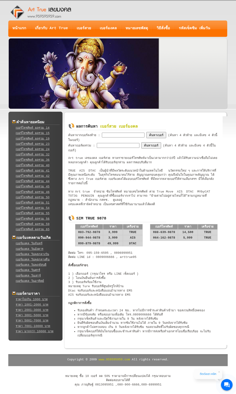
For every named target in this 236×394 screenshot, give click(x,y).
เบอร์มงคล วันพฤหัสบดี (31, 265)
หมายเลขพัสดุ (137, 28)
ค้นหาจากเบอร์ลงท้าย (83, 135)
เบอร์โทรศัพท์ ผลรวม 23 (33, 144)
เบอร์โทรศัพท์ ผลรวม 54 (33, 208)
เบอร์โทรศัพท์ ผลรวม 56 (33, 219)
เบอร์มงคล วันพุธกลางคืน (33, 259)
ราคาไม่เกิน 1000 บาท (32, 299)
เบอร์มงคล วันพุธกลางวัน (32, 254)
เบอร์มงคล (108, 28)
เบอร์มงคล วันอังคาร (29, 249)
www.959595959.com (114, 359)
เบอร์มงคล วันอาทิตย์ (30, 281)
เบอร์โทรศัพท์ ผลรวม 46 (33, 192)
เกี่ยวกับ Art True (51, 28)
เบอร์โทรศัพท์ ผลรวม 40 (33, 165)
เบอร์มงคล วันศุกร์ (28, 270)
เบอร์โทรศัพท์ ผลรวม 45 (33, 186)
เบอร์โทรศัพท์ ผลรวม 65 (33, 229)
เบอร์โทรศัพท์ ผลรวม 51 (33, 202)
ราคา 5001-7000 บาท (32, 320)
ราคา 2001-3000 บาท (32, 310)
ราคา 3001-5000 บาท (32, 315)
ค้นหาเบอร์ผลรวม (80, 145)
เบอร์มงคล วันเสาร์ (28, 275)
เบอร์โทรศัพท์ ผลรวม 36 (33, 160)
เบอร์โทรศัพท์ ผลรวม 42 (33, 176)
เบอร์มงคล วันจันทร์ (29, 243)
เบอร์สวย (84, 28)
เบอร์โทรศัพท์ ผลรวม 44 (33, 181)
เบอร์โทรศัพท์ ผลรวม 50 (33, 197)
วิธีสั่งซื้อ (163, 28)
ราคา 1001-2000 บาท (32, 304)
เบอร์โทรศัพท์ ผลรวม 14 (33, 128)
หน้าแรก (19, 28)
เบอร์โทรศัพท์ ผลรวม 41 (33, 170)
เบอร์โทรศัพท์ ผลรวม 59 (33, 224)
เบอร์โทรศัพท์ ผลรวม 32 (33, 154)
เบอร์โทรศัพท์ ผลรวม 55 (33, 213)
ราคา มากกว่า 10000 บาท (34, 331)
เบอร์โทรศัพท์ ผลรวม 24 (33, 149)
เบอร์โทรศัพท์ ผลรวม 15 (33, 133)
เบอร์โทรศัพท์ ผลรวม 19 (33, 138)
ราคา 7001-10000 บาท (33, 326)
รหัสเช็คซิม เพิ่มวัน (194, 28)
